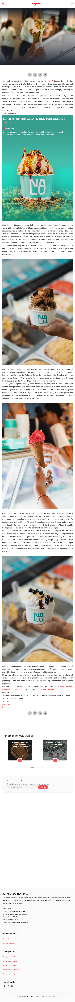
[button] (33, 767)
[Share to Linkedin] (40, 713)
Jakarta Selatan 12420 (10, 917)
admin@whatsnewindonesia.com (18, 922)
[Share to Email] (45, 713)
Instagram (6, 704)
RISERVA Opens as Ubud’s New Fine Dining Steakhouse (20, 744)
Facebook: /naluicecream (12, 689)
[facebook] (4, 986)
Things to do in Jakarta (10, 965)
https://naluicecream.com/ (48, 689)
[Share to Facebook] (30, 713)
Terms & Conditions (9, 943)
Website (5, 701)
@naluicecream (66, 687)
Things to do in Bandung (10, 961)
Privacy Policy (7, 939)
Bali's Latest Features (10, 113)
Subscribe (42, 787)
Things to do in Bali (9, 957)
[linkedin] (11, 986)
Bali (3, 707)
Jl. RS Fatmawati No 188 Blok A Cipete (15, 914)
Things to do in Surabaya (11, 969)
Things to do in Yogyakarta (11, 974)
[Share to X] (35, 713)
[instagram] (8, 986)
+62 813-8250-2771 (12, 919)
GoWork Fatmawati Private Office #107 (15, 911)
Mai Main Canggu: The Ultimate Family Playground (55, 744)
